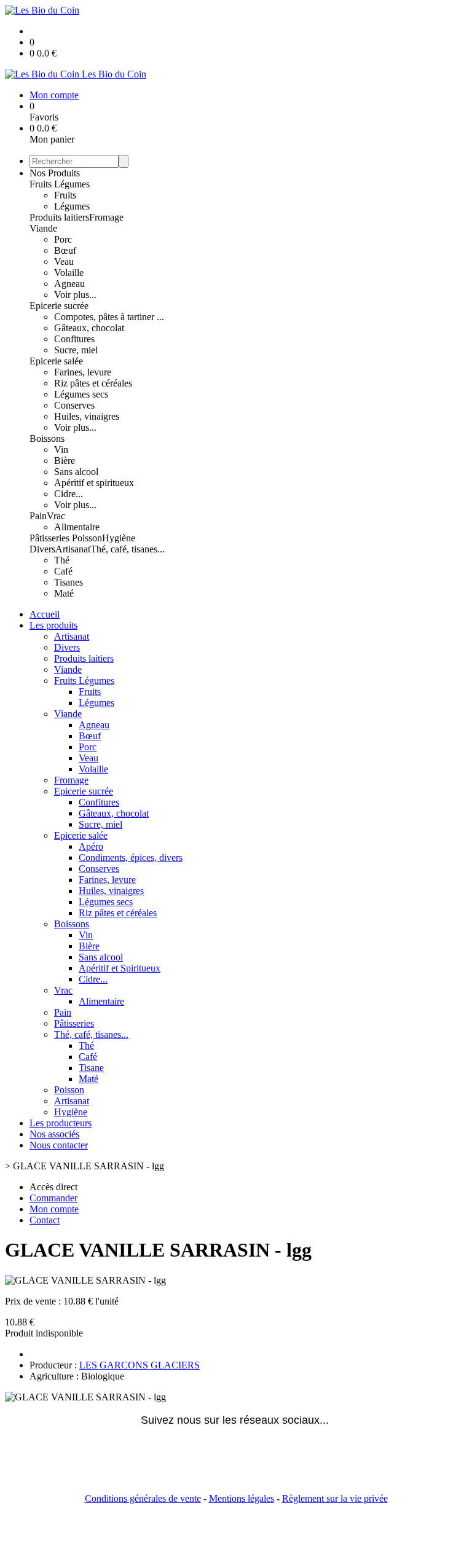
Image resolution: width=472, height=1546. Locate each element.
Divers (42, 549)
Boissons (47, 438)
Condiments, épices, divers (131, 857)
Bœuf (65, 250)
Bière (64, 460)
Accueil (45, 614)
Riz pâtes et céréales (93, 383)
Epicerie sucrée (59, 305)
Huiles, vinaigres (86, 416)
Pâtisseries (51, 538)
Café (63, 571)
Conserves (74, 405)
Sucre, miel (76, 350)
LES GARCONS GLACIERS (139, 1365)
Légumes (72, 206)
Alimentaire (77, 527)
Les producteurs (61, 1123)
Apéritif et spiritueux (94, 482)
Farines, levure (82, 372)
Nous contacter (59, 1145)
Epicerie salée (56, 361)
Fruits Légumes (60, 184)
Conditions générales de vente (143, 1498)
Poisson (87, 538)
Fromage (106, 217)
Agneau (69, 283)
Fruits (65, 195)
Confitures (74, 339)
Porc (63, 239)
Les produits (53, 625)
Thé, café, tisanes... (127, 549)
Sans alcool (76, 471)
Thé (61, 560)
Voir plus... (75, 294)
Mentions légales (241, 1498)
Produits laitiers (59, 217)
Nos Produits (55, 173)
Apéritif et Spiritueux (119, 968)
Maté (64, 593)
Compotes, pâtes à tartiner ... (109, 317)
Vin (61, 449)
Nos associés (54, 1134)
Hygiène (118, 538)
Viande (43, 228)
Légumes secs (81, 394)
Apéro (91, 846)
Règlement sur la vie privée (335, 1498)
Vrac (56, 516)
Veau (64, 261)
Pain (38, 516)
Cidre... (68, 494)
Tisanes (68, 582)
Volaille (69, 272)
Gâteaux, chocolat (89, 328)
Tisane (91, 1067)
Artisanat (72, 549)
